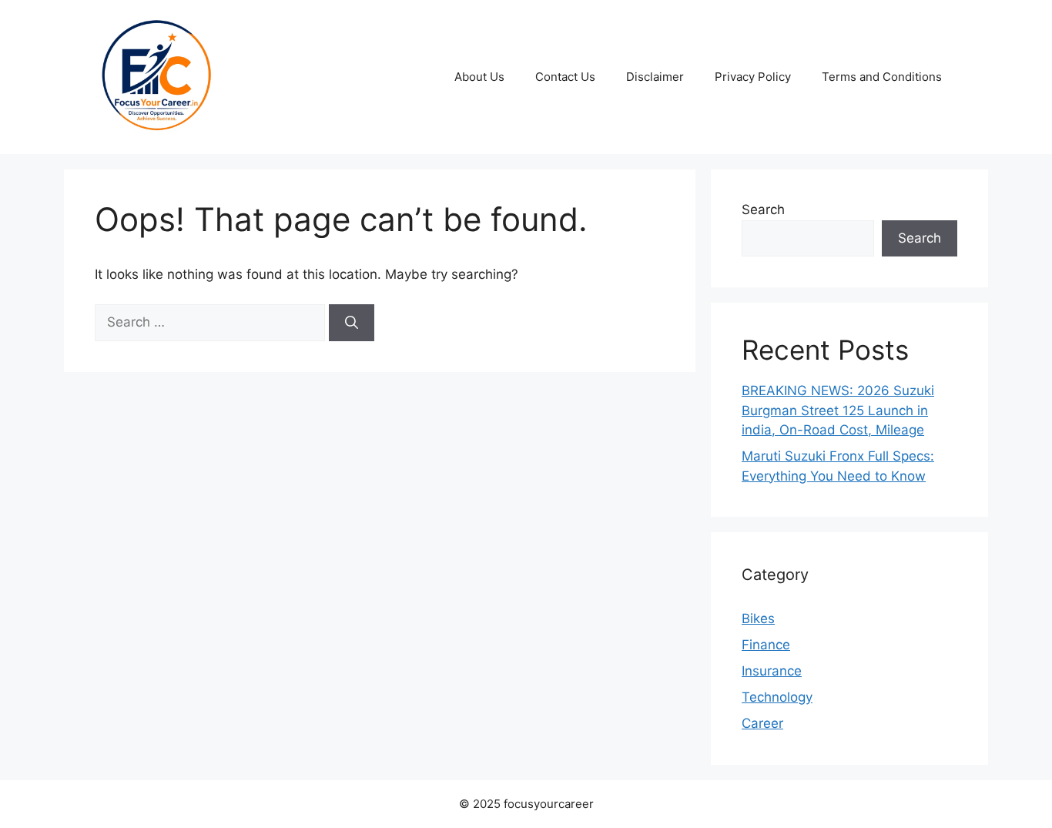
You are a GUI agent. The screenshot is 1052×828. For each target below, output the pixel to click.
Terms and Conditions (882, 76)
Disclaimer (655, 76)
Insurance (772, 671)
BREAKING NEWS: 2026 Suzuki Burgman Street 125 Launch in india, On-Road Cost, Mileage (838, 410)
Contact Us (565, 76)
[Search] (351, 322)
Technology (777, 697)
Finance (766, 644)
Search (763, 209)
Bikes (758, 618)
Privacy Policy (753, 76)
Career (762, 723)
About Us (479, 76)
